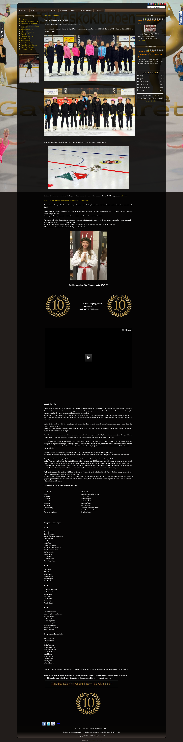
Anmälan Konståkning (29, 45)
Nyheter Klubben (27, 29)
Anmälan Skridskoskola (29, 21)
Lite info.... (125, 195)
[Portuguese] (160, 4)
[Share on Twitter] (48, 725)
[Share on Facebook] (44, 725)
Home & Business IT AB (95, 740)
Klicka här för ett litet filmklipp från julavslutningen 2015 (66, 200)
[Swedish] (148, 4)
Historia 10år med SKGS (30, 23)
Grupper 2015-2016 (28, 36)
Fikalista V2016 (26, 49)
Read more (141, 40)
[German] (155, 4)
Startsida (24, 19)
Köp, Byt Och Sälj (27, 47)
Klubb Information (27, 32)
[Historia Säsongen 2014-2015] (150, 32)
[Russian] (163, 4)
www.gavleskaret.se (82, 728)
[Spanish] (165, 4)
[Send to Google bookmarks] (53, 725)
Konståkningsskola (27, 43)
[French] (153, 4)
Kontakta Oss (25, 34)
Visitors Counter (150, 101)
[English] (151, 4)
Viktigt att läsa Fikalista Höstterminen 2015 (150, 54)
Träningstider (25, 38)
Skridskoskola (26, 40)
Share (58, 723)
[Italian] (158, 4)
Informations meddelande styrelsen (30, 27)
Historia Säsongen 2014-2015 (149, 21)
